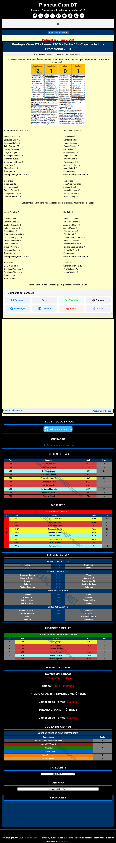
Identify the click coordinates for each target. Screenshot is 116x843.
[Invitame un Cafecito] (58, 429)
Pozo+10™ (64, 841)
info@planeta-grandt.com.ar (58, 445)
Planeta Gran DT (32, 838)
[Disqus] (58, 363)
